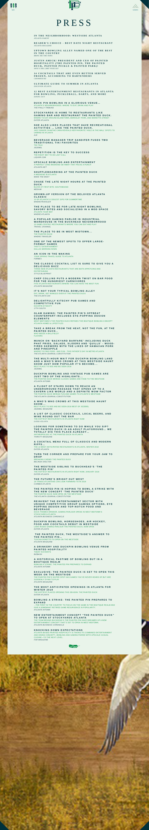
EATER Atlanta (41, 595)
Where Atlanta (42, 214)
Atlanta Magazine (43, 46)
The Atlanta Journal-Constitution (52, 354)
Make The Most (41, 177)
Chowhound (40, 78)
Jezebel (38, 147)
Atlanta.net (40, 167)
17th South (40, 308)
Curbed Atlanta (42, 484)
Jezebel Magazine (43, 409)
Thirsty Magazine (43, 437)
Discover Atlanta (42, 86)
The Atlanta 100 (42, 296)
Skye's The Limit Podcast (46, 68)
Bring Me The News (43, 56)
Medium (37, 189)
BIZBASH (38, 554)
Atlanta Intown (42, 381)
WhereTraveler (42, 202)
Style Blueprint (42, 274)
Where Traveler (42, 236)
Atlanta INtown (42, 567)
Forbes (38, 259)
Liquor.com (40, 157)
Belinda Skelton (42, 462)
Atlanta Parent (41, 38)
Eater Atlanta (41, 120)
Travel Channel (42, 227)
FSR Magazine (41, 640)
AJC (36, 135)
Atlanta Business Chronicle (49, 516)
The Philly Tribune (44, 108)
